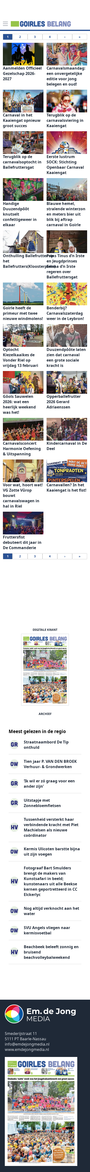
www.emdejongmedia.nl (27, 1049)
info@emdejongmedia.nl (27, 1044)
